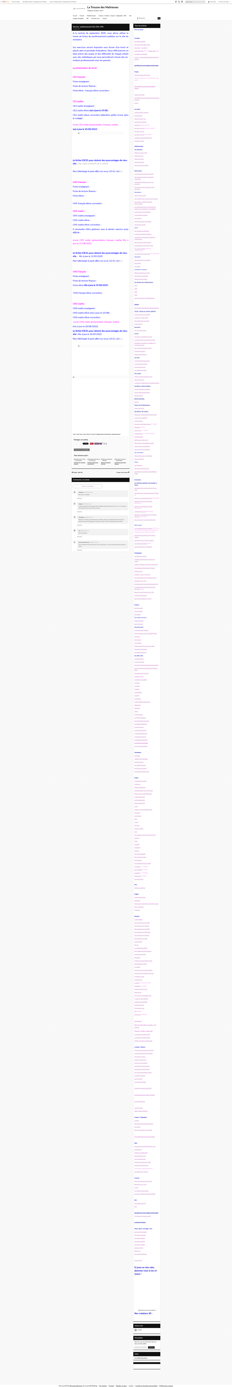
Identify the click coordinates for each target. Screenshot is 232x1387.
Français (82, 15)
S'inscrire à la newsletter (82, 450)
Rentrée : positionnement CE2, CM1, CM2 (88, 27)
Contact (104, 18)
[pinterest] (182, 2)
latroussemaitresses (75, 1386)
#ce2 (77, 434)
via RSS (139, 1330)
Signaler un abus (121, 1386)
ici (121, 171)
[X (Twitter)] (179, 2)
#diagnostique (100, 434)
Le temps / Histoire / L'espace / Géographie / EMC (112, 15)
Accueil (75, 15)
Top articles (103, 1386)
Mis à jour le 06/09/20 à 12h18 (93, 164)
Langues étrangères (78, 18)
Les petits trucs (95, 18)
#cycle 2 (89, 434)
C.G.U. (131, 1386)
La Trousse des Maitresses (102, 7)
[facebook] (176, 2)
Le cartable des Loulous (140, 1358)
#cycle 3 (94, 434)
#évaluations (107, 434)
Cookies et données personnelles (146, 1386)
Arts (130, 15)
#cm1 (81, 434)
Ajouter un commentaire (88, 486)
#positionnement (116, 434)
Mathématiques (91, 15)
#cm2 (84, 434)
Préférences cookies (166, 1386)
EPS (87, 18)
